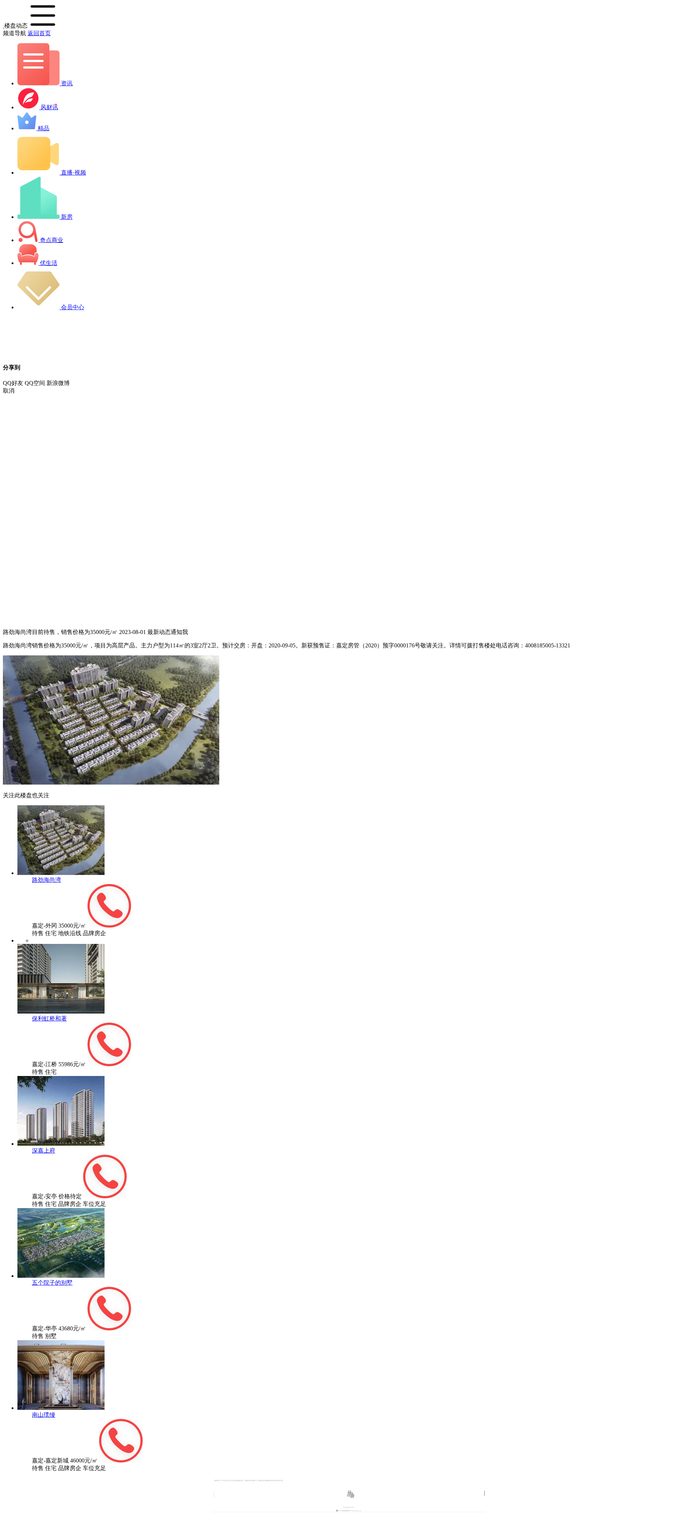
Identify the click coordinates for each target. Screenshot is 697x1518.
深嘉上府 (43, 1150)
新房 (66, 217)
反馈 (352, 1496)
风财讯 (48, 107)
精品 (42, 128)
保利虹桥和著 (49, 1018)
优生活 (47, 263)
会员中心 (72, 307)
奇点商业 (50, 240)
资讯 (66, 83)
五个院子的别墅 (52, 1283)
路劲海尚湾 (46, 880)
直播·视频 (73, 172)
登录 (349, 1491)
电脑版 (350, 1493)
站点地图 (350, 1495)
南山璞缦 (43, 1415)
